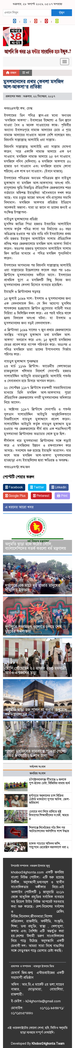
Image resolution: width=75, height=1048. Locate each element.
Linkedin (60, 487)
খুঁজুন (61, 12)
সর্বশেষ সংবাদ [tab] (38, 766)
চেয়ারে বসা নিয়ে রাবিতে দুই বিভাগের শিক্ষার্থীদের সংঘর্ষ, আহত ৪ (49, 815)
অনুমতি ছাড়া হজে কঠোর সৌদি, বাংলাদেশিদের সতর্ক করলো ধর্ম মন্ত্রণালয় (35, 546)
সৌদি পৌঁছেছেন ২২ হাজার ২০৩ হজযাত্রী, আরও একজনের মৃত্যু (36, 670)
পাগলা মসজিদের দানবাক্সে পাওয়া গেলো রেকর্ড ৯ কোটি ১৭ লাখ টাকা (35, 753)
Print (64, 496)
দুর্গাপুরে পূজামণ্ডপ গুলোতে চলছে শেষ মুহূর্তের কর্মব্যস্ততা (33, 629)
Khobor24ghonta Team (48, 1044)
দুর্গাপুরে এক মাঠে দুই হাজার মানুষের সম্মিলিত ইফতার (32, 587)
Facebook (15, 487)
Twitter (38, 487)
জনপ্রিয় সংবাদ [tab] (38, 773)
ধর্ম (27, 73)
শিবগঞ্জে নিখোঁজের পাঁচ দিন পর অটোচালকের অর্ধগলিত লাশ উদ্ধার (49, 829)
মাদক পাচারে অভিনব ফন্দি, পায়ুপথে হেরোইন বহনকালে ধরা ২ (49, 845)
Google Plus (17, 496)
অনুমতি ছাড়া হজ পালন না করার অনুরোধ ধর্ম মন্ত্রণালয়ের (36, 712)
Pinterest (42, 496)
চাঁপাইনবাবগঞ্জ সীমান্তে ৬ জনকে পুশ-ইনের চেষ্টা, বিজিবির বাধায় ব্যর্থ (49, 781)
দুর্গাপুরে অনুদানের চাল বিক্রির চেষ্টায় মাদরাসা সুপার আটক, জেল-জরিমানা (49, 799)
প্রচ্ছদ (12, 73)
